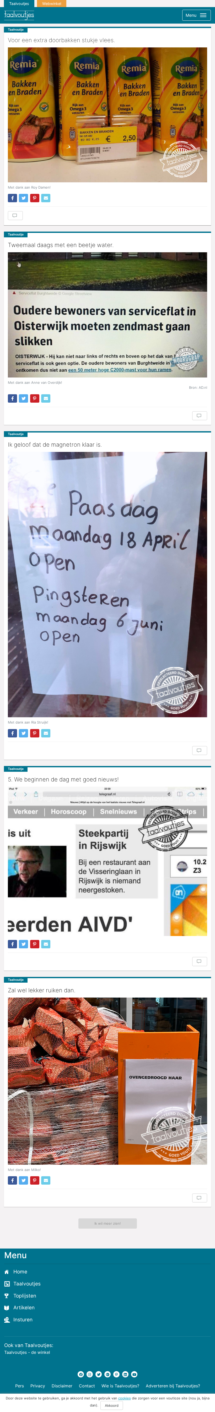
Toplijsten (24, 1296)
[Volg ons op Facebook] (81, 1374)
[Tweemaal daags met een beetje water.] (107, 314)
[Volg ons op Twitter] (98, 1374)
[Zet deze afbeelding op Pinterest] (34, 198)
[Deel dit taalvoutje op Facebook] (12, 198)
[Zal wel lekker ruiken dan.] (107, 1081)
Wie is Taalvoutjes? (120, 1385)
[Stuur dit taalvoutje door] (45, 198)
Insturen (23, 1320)
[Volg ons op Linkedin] (125, 1374)
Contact (87, 1385)
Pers (19, 1385)
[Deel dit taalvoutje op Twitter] (23, 198)
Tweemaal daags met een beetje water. (61, 245)
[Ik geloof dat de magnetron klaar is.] (107, 584)
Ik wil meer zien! (107, 1223)
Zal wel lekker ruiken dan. (42, 990)
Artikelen (24, 1308)
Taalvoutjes (19, 3)
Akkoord (112, 1405)
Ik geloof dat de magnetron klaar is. (55, 444)
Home (20, 1272)
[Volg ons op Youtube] (134, 1374)
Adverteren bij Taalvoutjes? (173, 1385)
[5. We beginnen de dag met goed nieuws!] (107, 861)
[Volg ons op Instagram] (90, 1374)
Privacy (37, 1385)
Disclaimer (62, 1385)
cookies (124, 1398)
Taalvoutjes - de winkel (27, 1352)
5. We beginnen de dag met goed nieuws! (63, 779)
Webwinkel (51, 3)
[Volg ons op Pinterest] (116, 1374)
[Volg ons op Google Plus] (107, 1374)
